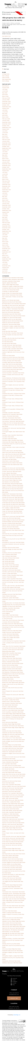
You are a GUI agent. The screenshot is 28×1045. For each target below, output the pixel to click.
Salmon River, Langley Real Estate (11, 801)
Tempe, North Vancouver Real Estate (11, 878)
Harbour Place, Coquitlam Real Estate (12, 578)
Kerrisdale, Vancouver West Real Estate (12, 623)
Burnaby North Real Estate (9, 340)
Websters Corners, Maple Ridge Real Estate (13, 921)
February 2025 (6, 118)
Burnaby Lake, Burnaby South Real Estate (13, 338)
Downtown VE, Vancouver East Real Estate (13, 468)
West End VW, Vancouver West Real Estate (13, 928)
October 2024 (5, 125)
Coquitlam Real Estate (8, 436)
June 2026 (5, 91)
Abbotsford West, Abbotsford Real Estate (12, 279)
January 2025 (5, 120)
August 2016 (5, 260)
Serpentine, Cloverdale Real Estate (11, 821)
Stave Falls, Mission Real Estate (10, 855)
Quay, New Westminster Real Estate (11, 772)
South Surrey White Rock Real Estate (12, 843)
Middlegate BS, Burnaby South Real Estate (13, 673)
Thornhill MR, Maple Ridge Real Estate (12, 885)
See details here (6, 36)
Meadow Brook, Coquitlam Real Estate (12, 667)
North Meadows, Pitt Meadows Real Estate (13, 717)
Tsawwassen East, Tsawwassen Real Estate (13, 891)
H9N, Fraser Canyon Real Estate (10, 564)
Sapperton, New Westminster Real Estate (13, 803)
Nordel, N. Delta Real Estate (9, 706)
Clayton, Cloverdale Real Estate (10, 416)
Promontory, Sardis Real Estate (10, 770)
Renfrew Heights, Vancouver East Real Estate (14, 786)
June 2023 (5, 153)
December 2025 (6, 101)
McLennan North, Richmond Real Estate (12, 663)
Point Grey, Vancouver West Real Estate (12, 760)
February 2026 (6, 98)
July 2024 (4, 131)
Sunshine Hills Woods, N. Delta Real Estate (13, 874)
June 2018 (5, 243)
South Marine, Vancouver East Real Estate (13, 838)
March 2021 (5, 200)
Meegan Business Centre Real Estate (11, 668)
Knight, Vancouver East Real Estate (11, 632)
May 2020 (4, 217)
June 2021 (5, 195)
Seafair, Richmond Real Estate (10, 817)
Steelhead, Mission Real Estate (10, 857)
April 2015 (4, 271)
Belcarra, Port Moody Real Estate (10, 300)
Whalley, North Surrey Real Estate (11, 943)
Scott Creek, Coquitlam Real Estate (11, 812)
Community (5, 430)
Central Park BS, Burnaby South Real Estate (13, 379)
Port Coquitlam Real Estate (9, 763)
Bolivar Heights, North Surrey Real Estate (13, 307)
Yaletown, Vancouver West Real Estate (12, 962)
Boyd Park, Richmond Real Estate (11, 312)
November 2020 (6, 207)
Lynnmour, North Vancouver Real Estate (12, 649)
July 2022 (4, 172)
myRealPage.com (16, 1014)
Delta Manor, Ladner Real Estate (10, 461)
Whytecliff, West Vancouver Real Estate (12, 950)
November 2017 (6, 248)
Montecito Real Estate (8, 679)
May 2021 (4, 196)
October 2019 (5, 229)
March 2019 (5, 241)
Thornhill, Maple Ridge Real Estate (11, 886)
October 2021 (5, 188)
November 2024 (6, 124)
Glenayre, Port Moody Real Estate (11, 528)
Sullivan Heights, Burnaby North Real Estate (13, 862)
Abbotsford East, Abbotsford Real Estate (12, 277)
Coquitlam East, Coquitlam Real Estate (12, 435)
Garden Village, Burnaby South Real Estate (13, 520)
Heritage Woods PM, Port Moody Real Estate (13, 604)
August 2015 (5, 267)
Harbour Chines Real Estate (9, 573)
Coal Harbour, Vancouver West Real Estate (13, 421)
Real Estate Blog (6, 79)
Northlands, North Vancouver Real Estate (13, 725)
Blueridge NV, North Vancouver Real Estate (13, 305)
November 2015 (6, 265)
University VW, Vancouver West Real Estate (13, 897)
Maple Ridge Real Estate (8, 656)
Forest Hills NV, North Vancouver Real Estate (13, 506)
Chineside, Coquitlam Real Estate (11, 412)
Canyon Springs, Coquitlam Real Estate (12, 348)
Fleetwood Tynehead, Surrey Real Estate (12, 500)
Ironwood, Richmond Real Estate (10, 622)
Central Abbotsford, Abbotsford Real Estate (13, 367)
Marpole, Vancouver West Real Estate (12, 658)
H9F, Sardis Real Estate (8, 563)
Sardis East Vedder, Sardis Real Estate (12, 807)
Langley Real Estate (7, 639)
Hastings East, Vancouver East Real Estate (13, 589)
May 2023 (4, 155)
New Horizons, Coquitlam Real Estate (12, 703)
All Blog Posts (5, 74)
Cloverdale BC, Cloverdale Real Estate (12, 419)
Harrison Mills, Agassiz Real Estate (11, 587)
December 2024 (6, 122)
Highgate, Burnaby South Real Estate (11, 606)
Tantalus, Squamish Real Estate (10, 876)
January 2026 (5, 99)
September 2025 (6, 106)
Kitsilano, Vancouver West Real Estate (12, 630)
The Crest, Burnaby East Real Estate (11, 879)
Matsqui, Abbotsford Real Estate (10, 661)
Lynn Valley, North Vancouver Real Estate (13, 648)
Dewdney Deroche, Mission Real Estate (12, 462)
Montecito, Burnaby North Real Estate (12, 680)
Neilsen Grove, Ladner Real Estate (11, 701)
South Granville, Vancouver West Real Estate (13, 836)
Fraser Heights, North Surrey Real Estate (12, 509)
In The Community (7, 618)
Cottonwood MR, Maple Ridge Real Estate (13, 442)
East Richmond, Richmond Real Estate (12, 483)
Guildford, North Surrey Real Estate (11, 552)
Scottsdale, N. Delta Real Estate (10, 814)
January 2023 (5, 162)
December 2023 (6, 143)
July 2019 (4, 234)
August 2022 (5, 170)
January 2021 (5, 203)
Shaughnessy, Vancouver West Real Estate (13, 826)
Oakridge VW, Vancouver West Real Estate (13, 734)
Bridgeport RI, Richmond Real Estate (11, 317)
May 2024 (4, 134)
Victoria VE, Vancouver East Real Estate (12, 917)
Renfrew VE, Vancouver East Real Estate (12, 788)
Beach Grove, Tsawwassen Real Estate (12, 295)
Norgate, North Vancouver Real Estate (12, 708)
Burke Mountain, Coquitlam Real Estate (12, 333)
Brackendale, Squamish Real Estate (11, 314)
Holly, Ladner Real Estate (8, 609)
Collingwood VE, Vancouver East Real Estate (13, 428)
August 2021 (5, 191)
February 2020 (6, 222)
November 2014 (6, 272)
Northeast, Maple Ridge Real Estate (11, 724)
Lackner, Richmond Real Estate (10, 634)
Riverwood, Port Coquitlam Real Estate (12, 793)
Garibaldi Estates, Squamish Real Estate (12, 521)
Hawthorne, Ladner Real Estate (10, 597)
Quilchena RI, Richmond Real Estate (11, 781)
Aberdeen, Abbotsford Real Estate (11, 281)
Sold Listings (5, 81)
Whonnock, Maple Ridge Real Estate (11, 949)
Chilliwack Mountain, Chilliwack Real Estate (13, 393)
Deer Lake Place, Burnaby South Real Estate (13, 454)
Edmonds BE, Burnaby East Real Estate (12, 488)
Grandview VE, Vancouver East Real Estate (13, 542)
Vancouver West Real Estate (9, 911)
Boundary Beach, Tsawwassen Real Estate (13, 308)
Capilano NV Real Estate (8, 355)
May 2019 (4, 238)
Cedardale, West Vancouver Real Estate (12, 366)
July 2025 (4, 110)
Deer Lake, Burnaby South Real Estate (12, 456)
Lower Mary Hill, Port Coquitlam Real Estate (13, 646)
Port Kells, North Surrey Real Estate (11, 765)
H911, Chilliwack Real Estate (9, 554)
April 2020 (5, 219)
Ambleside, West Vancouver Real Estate (12, 288)
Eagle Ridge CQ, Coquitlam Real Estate (12, 475)
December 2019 (6, 226)
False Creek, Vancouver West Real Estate (12, 499)
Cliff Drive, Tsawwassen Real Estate (11, 417)
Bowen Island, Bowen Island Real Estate (12, 310)
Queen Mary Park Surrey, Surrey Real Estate (13, 774)
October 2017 (5, 250)
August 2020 (5, 212)
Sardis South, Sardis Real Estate (10, 808)
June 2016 (5, 264)
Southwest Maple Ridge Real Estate (11, 848)
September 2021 (6, 189)
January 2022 (5, 182)
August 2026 (5, 87)
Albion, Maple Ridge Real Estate (10, 284)
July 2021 (4, 193)
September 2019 (6, 231)
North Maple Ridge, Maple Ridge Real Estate (13, 713)
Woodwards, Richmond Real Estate (11, 961)
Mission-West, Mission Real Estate (11, 677)
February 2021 (6, 201)
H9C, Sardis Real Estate (8, 559)
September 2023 (6, 148)
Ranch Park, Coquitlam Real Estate (11, 784)
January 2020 (5, 224)
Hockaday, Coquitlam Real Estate (11, 608)
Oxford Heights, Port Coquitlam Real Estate (13, 739)
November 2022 (6, 165)
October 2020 (5, 208)
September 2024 (6, 127)
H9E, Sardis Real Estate (8, 561)
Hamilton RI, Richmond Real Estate (11, 570)
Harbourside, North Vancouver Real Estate (13, 580)
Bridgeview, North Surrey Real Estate (11, 319)
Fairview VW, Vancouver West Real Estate (12, 497)
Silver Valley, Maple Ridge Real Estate (12, 827)
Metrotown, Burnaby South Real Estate (12, 670)
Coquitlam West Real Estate (9, 438)
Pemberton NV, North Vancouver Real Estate (13, 757)
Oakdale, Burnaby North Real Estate (11, 731)
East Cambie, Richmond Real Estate (11, 478)
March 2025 (5, 117)
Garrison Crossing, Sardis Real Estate (11, 523)
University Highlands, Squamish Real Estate (13, 895)
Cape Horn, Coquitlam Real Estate (11, 350)
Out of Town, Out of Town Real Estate (12, 737)
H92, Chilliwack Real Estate (9, 556)
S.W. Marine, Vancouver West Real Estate (12, 800)
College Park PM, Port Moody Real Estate (12, 423)
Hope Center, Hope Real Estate (10, 615)
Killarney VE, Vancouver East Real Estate (12, 625)
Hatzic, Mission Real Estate (9, 596)
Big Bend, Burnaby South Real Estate (11, 302)
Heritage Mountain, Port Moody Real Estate (13, 603)
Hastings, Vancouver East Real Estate (11, 594)
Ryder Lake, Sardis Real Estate (10, 798)
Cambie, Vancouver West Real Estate (11, 345)
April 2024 (5, 136)
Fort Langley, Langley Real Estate (11, 507)
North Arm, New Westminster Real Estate (13, 710)
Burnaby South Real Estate (9, 343)
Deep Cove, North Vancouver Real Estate (12, 452)
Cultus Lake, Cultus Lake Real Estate (12, 450)
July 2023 (4, 151)
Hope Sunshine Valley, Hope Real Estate (12, 616)
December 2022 (6, 163)
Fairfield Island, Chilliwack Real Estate (12, 495)
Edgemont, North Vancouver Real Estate (12, 487)
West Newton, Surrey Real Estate (10, 931)
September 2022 (6, 169)
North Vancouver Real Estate (9, 722)
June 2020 (5, 215)
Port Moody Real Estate (8, 769)
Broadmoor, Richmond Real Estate (11, 324)
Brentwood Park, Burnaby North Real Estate (13, 315)
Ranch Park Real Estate (8, 782)
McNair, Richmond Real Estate (10, 665)
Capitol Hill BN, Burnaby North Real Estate (13, 359)
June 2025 (5, 111)
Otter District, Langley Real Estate (11, 736)
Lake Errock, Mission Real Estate (10, 635)
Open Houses (5, 77)
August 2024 (5, 129)
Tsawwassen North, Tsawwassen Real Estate (13, 893)
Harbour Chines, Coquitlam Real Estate (12, 575)
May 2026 (4, 92)
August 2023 (5, 150)
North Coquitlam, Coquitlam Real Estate (12, 712)
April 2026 (5, 94)
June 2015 (5, 269)
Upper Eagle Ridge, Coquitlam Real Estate (13, 900)
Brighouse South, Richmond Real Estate (12, 321)
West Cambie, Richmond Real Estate (11, 923)
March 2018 (5, 245)
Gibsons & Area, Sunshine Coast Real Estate (13, 525)
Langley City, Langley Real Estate (10, 637)
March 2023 (5, 158)
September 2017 (6, 252)
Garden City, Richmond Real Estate (11, 518)
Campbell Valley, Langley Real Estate (11, 346)
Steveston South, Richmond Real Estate (12, 859)
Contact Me (14, 998)
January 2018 (5, 246)
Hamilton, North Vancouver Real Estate (12, 571)
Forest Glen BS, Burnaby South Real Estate (13, 502)
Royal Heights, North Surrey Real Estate (12, 796)
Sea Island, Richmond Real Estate (11, 815)
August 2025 (5, 108)
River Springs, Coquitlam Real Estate (11, 789)
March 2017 (5, 255)
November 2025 (6, 103)
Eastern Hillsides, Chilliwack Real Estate (12, 485)
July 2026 (4, 89)
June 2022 (5, 174)
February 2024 (6, 139)
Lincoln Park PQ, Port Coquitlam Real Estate (13, 641)
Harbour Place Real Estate (9, 577)
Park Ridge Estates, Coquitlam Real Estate (13, 746)
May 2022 (4, 175)
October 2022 (5, 167)
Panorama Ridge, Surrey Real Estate (11, 744)
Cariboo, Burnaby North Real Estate (11, 360)
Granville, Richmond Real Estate (10, 547)
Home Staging (6, 613)
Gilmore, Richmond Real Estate (10, 526)
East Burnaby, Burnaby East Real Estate (12, 476)
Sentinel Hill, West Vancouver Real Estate (13, 819)
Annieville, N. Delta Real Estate (10, 291)
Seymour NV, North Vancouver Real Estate (13, 822)
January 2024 (5, 141)
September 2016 (6, 259)
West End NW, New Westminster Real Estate (13, 926)
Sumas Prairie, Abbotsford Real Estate (12, 865)
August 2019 (5, 233)
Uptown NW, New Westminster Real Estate (13, 905)
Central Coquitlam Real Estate (10, 371)
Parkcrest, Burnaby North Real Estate (12, 750)
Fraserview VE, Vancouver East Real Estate (13, 516)
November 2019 (6, 227)
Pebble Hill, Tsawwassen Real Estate (11, 751)
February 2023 (6, 160)
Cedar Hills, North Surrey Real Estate (12, 364)
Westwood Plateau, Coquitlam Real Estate (13, 938)
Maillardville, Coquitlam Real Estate (11, 653)
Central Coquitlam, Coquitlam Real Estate (13, 372)
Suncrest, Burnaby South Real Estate (12, 869)
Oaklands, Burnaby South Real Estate (12, 732)
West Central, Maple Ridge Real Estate (12, 924)
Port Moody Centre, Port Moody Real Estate (13, 767)
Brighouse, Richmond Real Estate (11, 322)
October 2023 (5, 146)
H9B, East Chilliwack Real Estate (10, 558)
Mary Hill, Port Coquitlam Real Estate (12, 660)
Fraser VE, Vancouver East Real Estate (12, 511)
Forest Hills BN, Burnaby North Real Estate (13, 504)
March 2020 (5, 221)
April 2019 (4, 239)
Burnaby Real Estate (7, 341)
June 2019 (5, 236)
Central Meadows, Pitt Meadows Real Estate (13, 378)
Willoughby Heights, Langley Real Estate (12, 955)
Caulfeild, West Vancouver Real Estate (12, 362)
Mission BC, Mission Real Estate (10, 675)
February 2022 (6, 181)
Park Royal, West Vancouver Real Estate (12, 748)
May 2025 (4, 113)
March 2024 (5, 137)
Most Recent (5, 86)
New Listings (5, 75)
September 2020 (6, 210)
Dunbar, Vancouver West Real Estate (11, 471)
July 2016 (4, 262)
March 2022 (5, 179)
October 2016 (5, 257)
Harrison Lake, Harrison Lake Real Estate (13, 585)
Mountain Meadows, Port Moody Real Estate (13, 698)
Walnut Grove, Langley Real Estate (11, 919)
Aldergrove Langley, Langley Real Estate (12, 286)
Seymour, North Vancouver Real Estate (12, 824)
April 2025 (5, 115)
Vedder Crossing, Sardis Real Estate (11, 912)
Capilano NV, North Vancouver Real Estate (13, 357)
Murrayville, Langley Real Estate (10, 699)
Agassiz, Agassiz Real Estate (9, 282)
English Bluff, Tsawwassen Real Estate (12, 494)
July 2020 (4, 214)
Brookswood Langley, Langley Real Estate (13, 326)
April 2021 (4, 198)
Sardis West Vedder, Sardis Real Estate (12, 810)
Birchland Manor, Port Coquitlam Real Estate (14, 303)
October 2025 (5, 105)
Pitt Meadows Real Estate (8, 758)
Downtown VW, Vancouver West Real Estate (13, 469)
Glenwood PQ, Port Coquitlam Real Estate (13, 533)
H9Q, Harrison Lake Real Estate (10, 566)
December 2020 (6, 205)
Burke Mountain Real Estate (9, 331)
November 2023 (6, 144)
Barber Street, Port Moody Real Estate (12, 293)
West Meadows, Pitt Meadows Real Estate (13, 929)
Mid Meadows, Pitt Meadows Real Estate (12, 672)
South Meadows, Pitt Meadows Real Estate (13, 840)
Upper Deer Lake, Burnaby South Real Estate (14, 898)
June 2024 (5, 132)
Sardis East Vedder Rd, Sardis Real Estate (13, 805)
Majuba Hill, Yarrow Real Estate (10, 654)
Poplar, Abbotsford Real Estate (10, 762)
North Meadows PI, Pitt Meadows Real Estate (13, 715)
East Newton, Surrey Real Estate (10, 481)
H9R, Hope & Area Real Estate (10, 568)
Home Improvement (7, 611)
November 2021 (6, 186)
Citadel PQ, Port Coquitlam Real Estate (12, 414)
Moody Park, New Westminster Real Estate (13, 682)
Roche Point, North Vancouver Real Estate (13, 795)
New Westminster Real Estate (10, 705)
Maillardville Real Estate (8, 651)
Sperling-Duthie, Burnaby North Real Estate (13, 853)
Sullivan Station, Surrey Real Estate (11, 864)
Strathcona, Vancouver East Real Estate (12, 860)
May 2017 (4, 253)
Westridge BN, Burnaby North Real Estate (13, 933)
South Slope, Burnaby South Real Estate (12, 841)
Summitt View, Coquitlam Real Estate (12, 867)
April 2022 (5, 177)
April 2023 (5, 156)
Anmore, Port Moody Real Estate (10, 289)
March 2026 (5, 96)
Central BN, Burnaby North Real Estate (12, 369)
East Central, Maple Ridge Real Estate (12, 480)
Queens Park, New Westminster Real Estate (13, 776)
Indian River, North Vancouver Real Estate (13, 620)
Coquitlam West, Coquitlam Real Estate (12, 440)
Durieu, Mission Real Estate (9, 473)
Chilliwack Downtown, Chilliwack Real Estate (14, 388)
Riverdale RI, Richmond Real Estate (11, 791)
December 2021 (6, 184)
